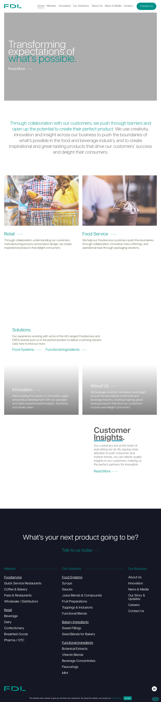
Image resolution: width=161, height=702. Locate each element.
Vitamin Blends (72, 655)
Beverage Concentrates (78, 661)
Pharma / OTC (14, 640)
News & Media (138, 589)
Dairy (8, 622)
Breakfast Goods (16, 634)
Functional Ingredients (77, 643)
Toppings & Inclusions (77, 607)
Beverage (11, 616)
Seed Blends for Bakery (78, 634)
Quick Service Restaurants (22, 583)
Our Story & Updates (136, 597)
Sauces (67, 589)
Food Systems (72, 577)
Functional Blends (74, 613)
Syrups (67, 583)
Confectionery (14, 628)
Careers (133, 605)
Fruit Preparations (74, 601)
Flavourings (70, 667)
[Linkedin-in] (154, 688)
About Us (135, 577)
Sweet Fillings (71, 628)
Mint (65, 673)
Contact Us (136, 611)
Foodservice (13, 577)
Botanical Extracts (74, 649)
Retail (8, 610)
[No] (155, 699)
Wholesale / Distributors (21, 601)
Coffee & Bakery (15, 589)
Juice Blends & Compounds (82, 595)
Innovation (135, 583)
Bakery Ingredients (75, 622)
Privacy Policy (116, 698)
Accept (128, 698)
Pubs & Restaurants (18, 595)
